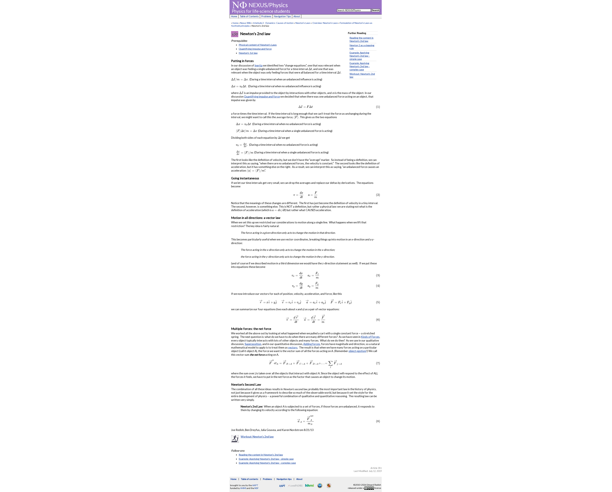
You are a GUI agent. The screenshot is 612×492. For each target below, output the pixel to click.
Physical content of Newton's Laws (258, 44)
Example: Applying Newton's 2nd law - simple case (360, 55)
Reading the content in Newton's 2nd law (361, 39)
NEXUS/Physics (268, 4)
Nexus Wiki (245, 23)
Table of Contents (249, 16)
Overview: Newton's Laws (325, 23)
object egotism (357, 351)
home (235, 23)
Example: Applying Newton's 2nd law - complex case (360, 66)
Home (234, 16)
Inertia (258, 65)
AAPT (255, 485)
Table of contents (249, 479)
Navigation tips (284, 479)
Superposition (253, 344)
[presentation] (310, 69)
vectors (292, 347)
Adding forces (311, 344)
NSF (257, 488)
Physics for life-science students (261, 11)
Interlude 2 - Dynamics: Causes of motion (273, 23)
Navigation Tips (282, 16)
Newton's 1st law (248, 52)
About (296, 16)
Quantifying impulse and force (255, 48)
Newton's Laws (302, 23)
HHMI (243, 488)
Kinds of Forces (370, 336)
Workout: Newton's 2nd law (257, 436)
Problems (266, 16)
